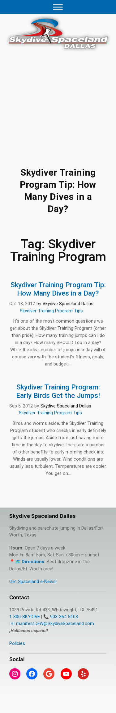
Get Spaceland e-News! (33, 581)
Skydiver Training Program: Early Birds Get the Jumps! (58, 391)
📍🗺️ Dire (20, 561)
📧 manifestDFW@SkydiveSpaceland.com (51, 623)
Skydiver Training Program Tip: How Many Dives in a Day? (58, 289)
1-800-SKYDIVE (24, 616)
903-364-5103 (64, 616)
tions (38, 561)
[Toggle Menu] (58, 7)
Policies (17, 643)
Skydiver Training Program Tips (51, 311)
